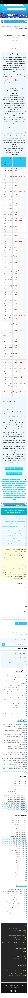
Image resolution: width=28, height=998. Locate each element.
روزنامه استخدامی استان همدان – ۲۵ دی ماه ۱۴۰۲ (16, 791)
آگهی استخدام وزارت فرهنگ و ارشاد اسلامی (17, 697)
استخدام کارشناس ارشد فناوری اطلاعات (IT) (12, 491)
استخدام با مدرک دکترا (14, 479)
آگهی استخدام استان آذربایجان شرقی (19, 820)
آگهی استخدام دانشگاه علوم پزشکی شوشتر (18, 707)
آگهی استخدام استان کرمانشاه (20, 862)
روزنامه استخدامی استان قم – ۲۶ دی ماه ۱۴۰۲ (17, 781)
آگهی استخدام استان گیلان (21, 868)
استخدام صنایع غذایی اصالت (19, 930)
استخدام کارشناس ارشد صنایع (19, 489)
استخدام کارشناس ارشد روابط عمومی (18, 485)
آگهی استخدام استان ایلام (21, 830)
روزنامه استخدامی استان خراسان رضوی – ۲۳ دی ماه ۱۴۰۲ (15, 795)
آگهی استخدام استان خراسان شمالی (19, 842)
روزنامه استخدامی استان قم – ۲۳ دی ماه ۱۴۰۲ (17, 793)
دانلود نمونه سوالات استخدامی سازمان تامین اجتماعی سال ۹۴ (14, 891)
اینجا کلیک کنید (10, 512)
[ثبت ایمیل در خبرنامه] (3, 644)
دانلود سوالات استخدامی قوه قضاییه (19, 897)
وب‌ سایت (25, 616)
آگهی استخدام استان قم (21, 856)
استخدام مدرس (18, 497)
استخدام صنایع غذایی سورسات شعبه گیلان (17, 935)
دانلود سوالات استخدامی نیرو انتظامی (19, 909)
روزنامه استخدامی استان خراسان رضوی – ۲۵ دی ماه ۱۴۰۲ (15, 787)
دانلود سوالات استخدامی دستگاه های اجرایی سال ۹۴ (16, 895)
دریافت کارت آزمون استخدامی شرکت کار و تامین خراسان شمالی (14, 734)
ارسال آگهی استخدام (21, 956)
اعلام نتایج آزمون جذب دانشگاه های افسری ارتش (16, 752)
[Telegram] (15, 991)
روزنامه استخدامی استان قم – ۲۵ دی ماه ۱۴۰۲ (17, 789)
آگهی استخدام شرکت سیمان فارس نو (19, 679)
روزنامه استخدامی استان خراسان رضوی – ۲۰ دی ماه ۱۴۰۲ (15, 803)
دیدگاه (25, 588)
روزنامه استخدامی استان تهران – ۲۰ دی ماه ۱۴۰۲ (16, 807)
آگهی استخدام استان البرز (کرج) (20, 828)
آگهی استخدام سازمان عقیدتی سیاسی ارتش (18, 685)
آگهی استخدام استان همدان (20, 878)
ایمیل (25, 611)
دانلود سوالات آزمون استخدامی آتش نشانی (18, 899)
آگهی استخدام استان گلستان (20, 866)
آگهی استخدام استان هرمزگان (20, 876)
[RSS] (11, 991)
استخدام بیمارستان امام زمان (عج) (18, 932)
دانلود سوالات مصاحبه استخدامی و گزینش (18, 907)
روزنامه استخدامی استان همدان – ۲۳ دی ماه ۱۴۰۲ (16, 801)
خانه (26, 26)
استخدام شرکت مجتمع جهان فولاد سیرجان (18, 709)
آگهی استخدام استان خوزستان (20, 844)
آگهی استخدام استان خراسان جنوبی (19, 838)
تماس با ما (23, 961)
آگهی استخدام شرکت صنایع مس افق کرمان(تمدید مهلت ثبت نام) (14, 687)
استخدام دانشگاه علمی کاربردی (13, 481)
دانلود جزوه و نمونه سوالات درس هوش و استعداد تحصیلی (15, 911)
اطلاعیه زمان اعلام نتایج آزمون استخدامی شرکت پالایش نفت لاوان (13, 758)
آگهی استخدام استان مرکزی (21, 874)
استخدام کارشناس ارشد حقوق (8, 483)
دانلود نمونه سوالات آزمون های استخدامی (17, 928)
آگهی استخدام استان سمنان (21, 848)
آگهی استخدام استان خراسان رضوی (19, 840)
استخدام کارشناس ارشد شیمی (10, 487)
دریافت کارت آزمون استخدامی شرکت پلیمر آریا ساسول (15, 746)
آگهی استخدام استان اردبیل (20, 824)
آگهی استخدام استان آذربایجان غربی (19, 822)
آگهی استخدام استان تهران (21, 834)
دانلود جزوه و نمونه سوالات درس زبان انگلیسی (17, 913)
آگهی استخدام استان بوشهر (21, 832)
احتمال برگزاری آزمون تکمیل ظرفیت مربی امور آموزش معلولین (14, 724)
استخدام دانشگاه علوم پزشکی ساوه (19, 703)
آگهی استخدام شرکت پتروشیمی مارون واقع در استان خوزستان (14, 538)
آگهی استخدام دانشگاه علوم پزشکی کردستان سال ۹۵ (16, 540)
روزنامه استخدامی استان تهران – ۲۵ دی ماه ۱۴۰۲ (16, 783)
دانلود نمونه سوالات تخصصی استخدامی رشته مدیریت (16, 905)
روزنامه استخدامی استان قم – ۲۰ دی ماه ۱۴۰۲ (17, 805)
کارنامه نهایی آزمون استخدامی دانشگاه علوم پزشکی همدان (15, 521)
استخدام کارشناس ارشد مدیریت (19, 493)
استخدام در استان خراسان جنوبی (17, 26)
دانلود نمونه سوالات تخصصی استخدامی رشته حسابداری (15, 903)
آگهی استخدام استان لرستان (20, 870)
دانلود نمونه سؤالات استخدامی (19, 958)
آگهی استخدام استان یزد (21, 881)
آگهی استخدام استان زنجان (21, 846)
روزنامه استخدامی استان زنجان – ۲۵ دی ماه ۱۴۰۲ (16, 785)
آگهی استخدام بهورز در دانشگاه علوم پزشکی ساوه (16, 705)
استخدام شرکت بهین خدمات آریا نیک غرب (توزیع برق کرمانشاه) (14, 713)
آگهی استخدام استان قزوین (21, 854)
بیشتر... (24, 715)
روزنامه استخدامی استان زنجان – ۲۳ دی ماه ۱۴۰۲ (16, 799)
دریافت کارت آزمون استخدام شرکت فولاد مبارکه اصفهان (16, 523)
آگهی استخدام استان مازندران (20, 872)
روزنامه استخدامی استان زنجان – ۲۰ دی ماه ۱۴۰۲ (16, 809)
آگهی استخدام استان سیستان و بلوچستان (18, 850)
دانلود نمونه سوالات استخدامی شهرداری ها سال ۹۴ (16, 893)
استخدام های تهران (21, 954)
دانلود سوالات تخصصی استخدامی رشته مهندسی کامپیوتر (15, 901)
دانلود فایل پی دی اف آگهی (13, 474)
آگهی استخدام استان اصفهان (20, 826)
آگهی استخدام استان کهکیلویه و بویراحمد (18, 864)
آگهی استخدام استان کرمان (21, 860)
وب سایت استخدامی (16, 987)
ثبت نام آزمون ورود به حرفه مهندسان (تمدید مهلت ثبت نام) (15, 691)
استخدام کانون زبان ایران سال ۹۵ (20, 533)
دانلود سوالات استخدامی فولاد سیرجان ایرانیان (17, 889)
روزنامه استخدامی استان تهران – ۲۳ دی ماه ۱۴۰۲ (16, 797)
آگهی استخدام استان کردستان (20, 858)
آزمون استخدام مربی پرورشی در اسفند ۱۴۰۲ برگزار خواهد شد (14, 740)
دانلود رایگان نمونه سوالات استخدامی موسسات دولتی (16, 918)
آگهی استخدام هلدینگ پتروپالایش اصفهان (18, 711)
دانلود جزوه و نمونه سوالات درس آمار (19, 915)
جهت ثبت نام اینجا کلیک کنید (13, 469)
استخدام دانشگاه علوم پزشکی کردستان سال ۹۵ (17, 535)
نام (26, 606)
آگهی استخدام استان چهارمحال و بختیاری (18, 836)
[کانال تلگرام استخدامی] (14, 21)
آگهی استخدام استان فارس (21, 852)
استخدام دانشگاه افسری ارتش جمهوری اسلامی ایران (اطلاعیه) (14, 530)
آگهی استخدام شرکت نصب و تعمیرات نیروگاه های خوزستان (15, 689)
